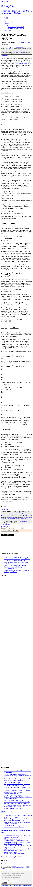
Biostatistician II (9, 825)
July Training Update (10, 852)
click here (21, 52)
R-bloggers (9, 48)
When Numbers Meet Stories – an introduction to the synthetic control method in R (17, 805)
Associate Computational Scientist (14, 827)
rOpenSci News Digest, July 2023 (14, 808)
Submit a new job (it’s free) (16, 27)
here (6, 49)
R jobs (6, 25)
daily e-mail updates (17, 515)
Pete (21, 42)
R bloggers (28, 42)
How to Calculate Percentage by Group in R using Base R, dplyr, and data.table (17, 779)
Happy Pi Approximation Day (13, 795)
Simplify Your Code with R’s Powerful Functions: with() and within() (15, 566)
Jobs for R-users (10, 812)
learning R (11, 517)
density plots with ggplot (22, 63)
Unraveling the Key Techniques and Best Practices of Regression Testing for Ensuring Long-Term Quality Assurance (17, 842)
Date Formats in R (9, 568)
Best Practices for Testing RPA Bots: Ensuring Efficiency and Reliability (17, 836)
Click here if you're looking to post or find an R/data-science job (16, 517)
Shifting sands (19, 47)
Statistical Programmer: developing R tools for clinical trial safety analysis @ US (17, 819)
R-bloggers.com (5, 515)
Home (6, 17)
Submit (5, 882)
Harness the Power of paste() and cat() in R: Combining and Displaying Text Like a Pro (17, 802)
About (6, 18)
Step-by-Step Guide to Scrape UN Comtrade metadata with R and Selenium (17, 791)
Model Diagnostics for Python (13, 839)
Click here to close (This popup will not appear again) (16, 885)
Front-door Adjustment (11, 793)
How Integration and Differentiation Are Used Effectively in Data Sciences (17, 846)
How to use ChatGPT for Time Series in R (16, 557)
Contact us (7, 30)
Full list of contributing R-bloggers (11, 857)
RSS (5, 20)
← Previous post (5, 524)
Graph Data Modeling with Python (14, 853)
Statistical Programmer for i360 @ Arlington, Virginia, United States (17, 822)
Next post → (4, 526)
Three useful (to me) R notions (13, 782)
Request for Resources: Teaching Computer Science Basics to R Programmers (17, 784)
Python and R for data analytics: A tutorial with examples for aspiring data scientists (18, 849)
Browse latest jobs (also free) (16, 28)
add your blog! (8, 22)
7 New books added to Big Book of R (15, 560)
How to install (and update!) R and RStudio (17, 559)
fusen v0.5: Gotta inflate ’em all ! (13, 800)
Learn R (6, 23)
